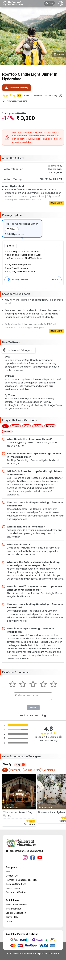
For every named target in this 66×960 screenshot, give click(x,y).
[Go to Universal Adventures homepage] (13, 3)
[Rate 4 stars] (43, 684)
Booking (50, 426)
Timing (15, 426)
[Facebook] (32, 858)
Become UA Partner (16, 892)
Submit (33, 707)
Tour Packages (13, 908)
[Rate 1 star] (12, 684)
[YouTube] (39, 858)
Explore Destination (16, 913)
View (53, 279)
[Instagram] (25, 858)
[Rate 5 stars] (53, 684)
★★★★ (11, 95)
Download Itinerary (18, 88)
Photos (60, 54)
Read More (56, 203)
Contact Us (12, 875)
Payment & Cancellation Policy (21, 880)
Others (7, 431)
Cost (26, 426)
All (5, 426)
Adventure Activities (16, 904)
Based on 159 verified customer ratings (41, 95)
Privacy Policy (13, 888)
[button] (60, 95)
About (9, 871)
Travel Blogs (12, 917)
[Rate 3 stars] (33, 684)
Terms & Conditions (16, 884)
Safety (37, 426)
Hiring (9, 921)
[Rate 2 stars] (23, 684)
